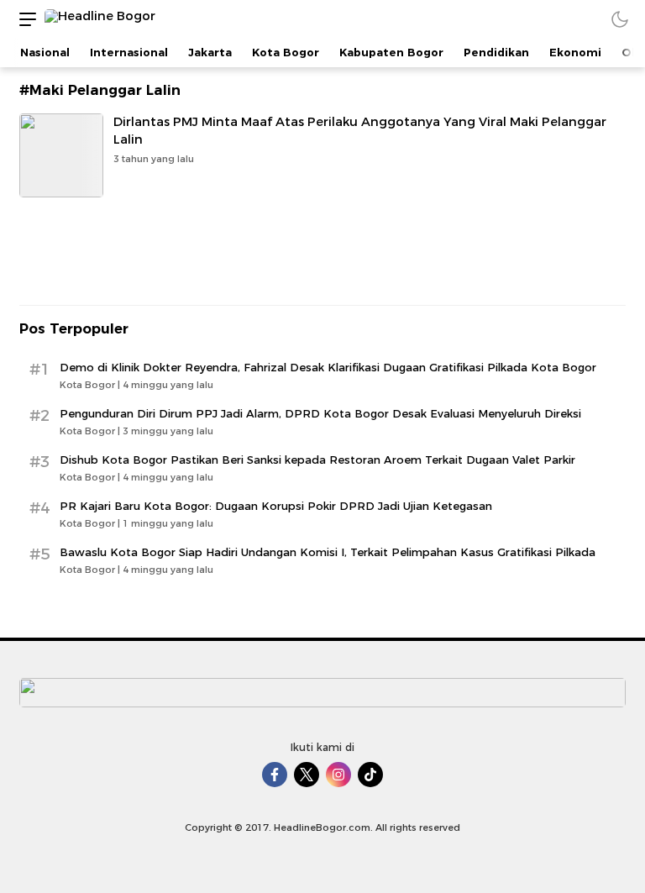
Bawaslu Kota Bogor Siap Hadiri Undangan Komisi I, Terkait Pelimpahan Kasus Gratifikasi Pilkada (327, 552)
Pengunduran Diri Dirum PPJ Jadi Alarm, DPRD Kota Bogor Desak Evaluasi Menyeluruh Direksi (320, 413)
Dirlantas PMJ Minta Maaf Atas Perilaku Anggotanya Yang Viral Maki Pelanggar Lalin (359, 130)
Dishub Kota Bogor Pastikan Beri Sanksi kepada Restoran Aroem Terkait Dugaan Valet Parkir (317, 459)
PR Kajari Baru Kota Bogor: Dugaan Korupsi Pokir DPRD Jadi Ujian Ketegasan (276, 505)
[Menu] (23, 19)
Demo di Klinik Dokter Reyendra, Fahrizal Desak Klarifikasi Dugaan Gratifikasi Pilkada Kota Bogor (328, 367)
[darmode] (619, 19)
